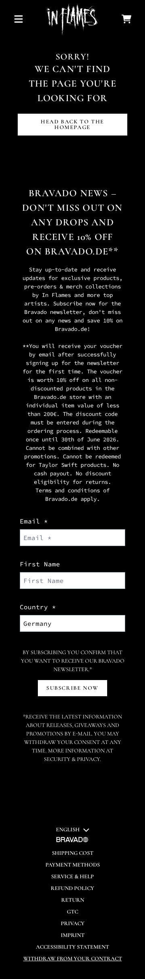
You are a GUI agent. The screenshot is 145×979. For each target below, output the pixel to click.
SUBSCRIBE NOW (72, 687)
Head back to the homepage (72, 124)
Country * (38, 607)
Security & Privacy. (72, 759)
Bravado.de (76, 251)
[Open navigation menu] (18, 19)
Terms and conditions (67, 490)
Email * (34, 521)
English (68, 829)
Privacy (73, 923)
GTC (72, 911)
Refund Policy (72, 888)
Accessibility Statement (72, 946)
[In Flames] (72, 19)
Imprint (73, 935)
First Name (40, 564)
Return (72, 899)
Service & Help (72, 876)
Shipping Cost (72, 853)
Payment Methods (73, 864)
